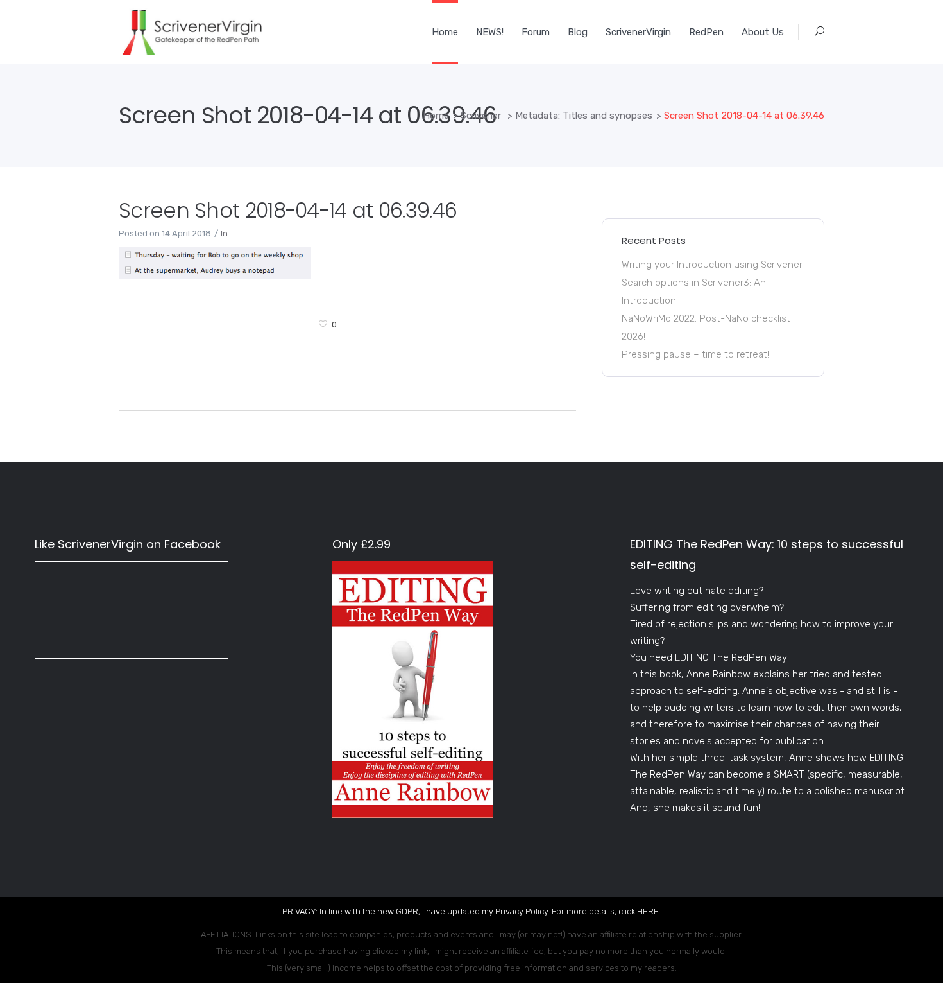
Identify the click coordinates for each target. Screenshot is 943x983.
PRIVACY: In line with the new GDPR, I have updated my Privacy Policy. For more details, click (459, 911)
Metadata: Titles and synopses (583, 115)
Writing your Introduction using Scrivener (712, 264)
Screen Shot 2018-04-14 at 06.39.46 (288, 210)
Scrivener (481, 115)
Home (436, 115)
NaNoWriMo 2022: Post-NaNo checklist (706, 318)
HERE (648, 911)
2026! (633, 336)
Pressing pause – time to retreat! (695, 354)
